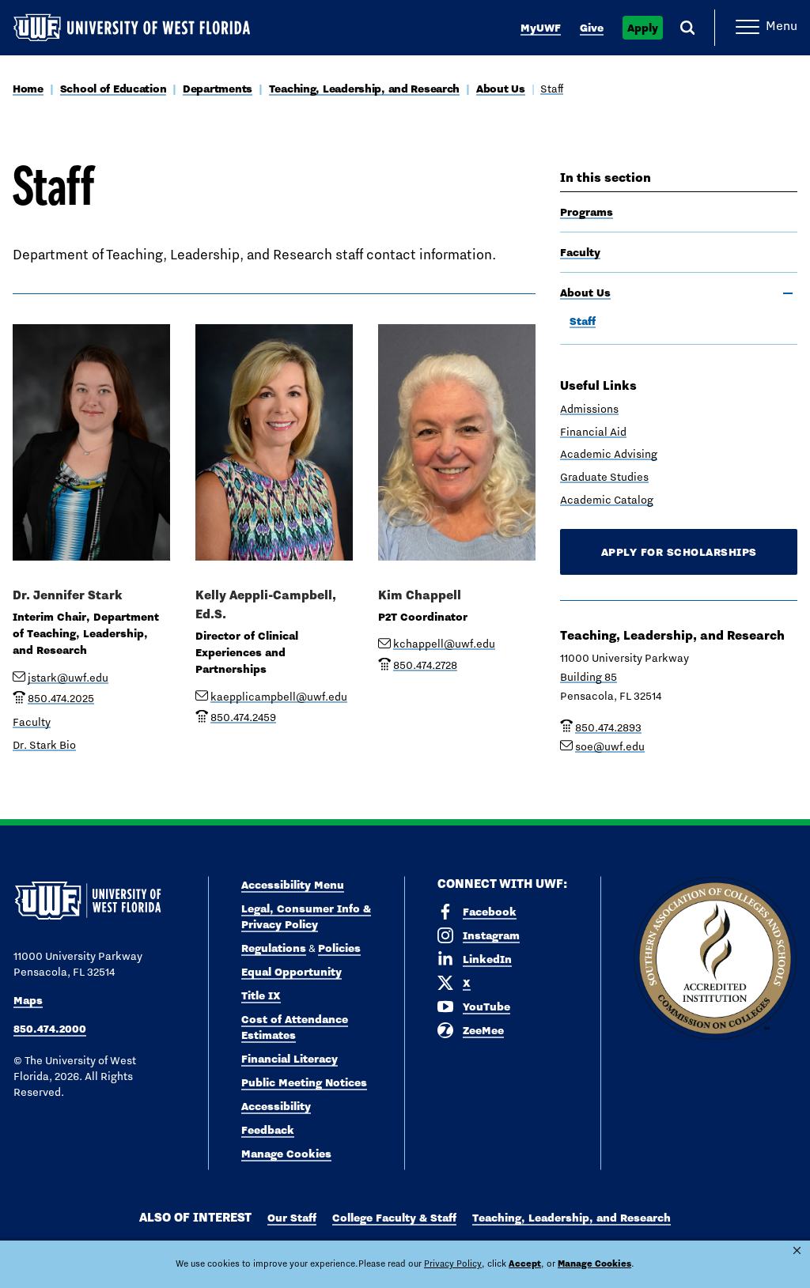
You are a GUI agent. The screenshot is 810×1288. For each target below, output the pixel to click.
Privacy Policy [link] (453, 1263)
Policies (339, 948)
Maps (28, 1000)
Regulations (273, 948)
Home (28, 88)
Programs (586, 212)
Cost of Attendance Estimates (294, 1027)
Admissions (589, 408)
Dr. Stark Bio (44, 744)
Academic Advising (608, 454)
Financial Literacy (289, 1059)
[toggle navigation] (788, 293)
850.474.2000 (49, 1029)
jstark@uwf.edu (68, 677)
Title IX (261, 995)
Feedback (267, 1130)
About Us (500, 88)
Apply (642, 28)
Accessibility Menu (292, 885)
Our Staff (291, 1218)
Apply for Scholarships (679, 552)
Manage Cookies (286, 1153)
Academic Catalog (606, 499)
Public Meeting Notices (304, 1082)
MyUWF (540, 28)
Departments (217, 88)
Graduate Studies (604, 476)
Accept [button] (525, 1263)
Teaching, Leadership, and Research (364, 88)
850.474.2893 (608, 727)
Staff (551, 88)
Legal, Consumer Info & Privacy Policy (306, 916)
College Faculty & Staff (394, 1218)
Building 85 (588, 676)
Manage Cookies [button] (594, 1263)
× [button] (797, 1250)
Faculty (580, 252)
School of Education (113, 88)
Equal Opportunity (291, 972)
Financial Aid (593, 431)
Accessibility (276, 1106)
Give (592, 28)
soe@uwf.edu (610, 746)
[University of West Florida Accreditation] (715, 959)
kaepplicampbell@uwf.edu (278, 696)
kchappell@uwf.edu (444, 643)
